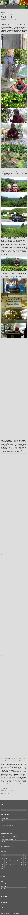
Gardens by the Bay (5, 828)
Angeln (10, 841)
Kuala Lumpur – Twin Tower (7, 794)
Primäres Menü (26, 7)
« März (2, 868)
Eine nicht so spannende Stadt (7, 825)
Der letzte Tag (3, 823)
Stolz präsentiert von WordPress (14, 913)
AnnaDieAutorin (12, 19)
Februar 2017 (3, 878)
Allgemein (3, 900)
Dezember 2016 (4, 883)
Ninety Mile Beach (13, 836)
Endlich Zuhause (4, 818)
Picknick (11, 846)
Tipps (2, 907)
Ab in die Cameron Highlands (7, 789)
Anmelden (3, 804)
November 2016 (4, 886)
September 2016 (4, 891)
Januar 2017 (3, 881)
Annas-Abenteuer (5, 7)
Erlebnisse (3, 12)
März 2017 (3, 876)
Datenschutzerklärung (5, 913)
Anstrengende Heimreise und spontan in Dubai (10, 820)
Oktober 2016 (4, 888)
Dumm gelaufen (4, 902)
